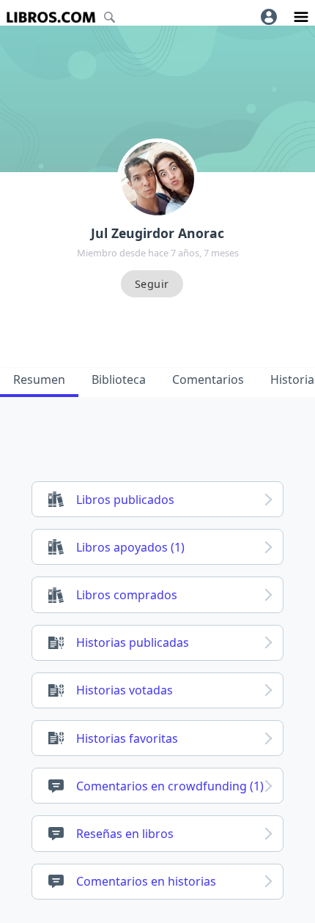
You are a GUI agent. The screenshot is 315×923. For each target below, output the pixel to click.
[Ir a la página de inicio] (51, 17)
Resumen (39, 379)
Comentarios (208, 379)
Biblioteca (119, 379)
